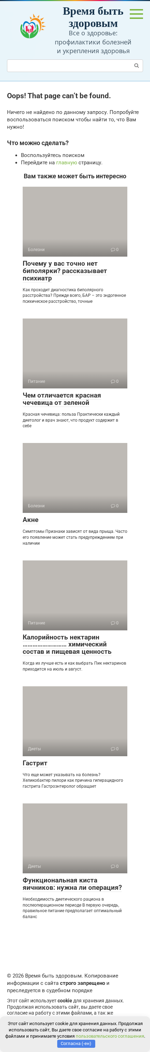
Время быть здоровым (93, 16)
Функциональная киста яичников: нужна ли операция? (72, 884)
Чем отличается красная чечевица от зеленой (62, 399)
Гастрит (35, 763)
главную (66, 162)
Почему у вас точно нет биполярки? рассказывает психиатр (65, 270)
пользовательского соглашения (110, 1036)
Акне (30, 520)
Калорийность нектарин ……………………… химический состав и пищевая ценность (67, 644)
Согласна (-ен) (76, 1043)
